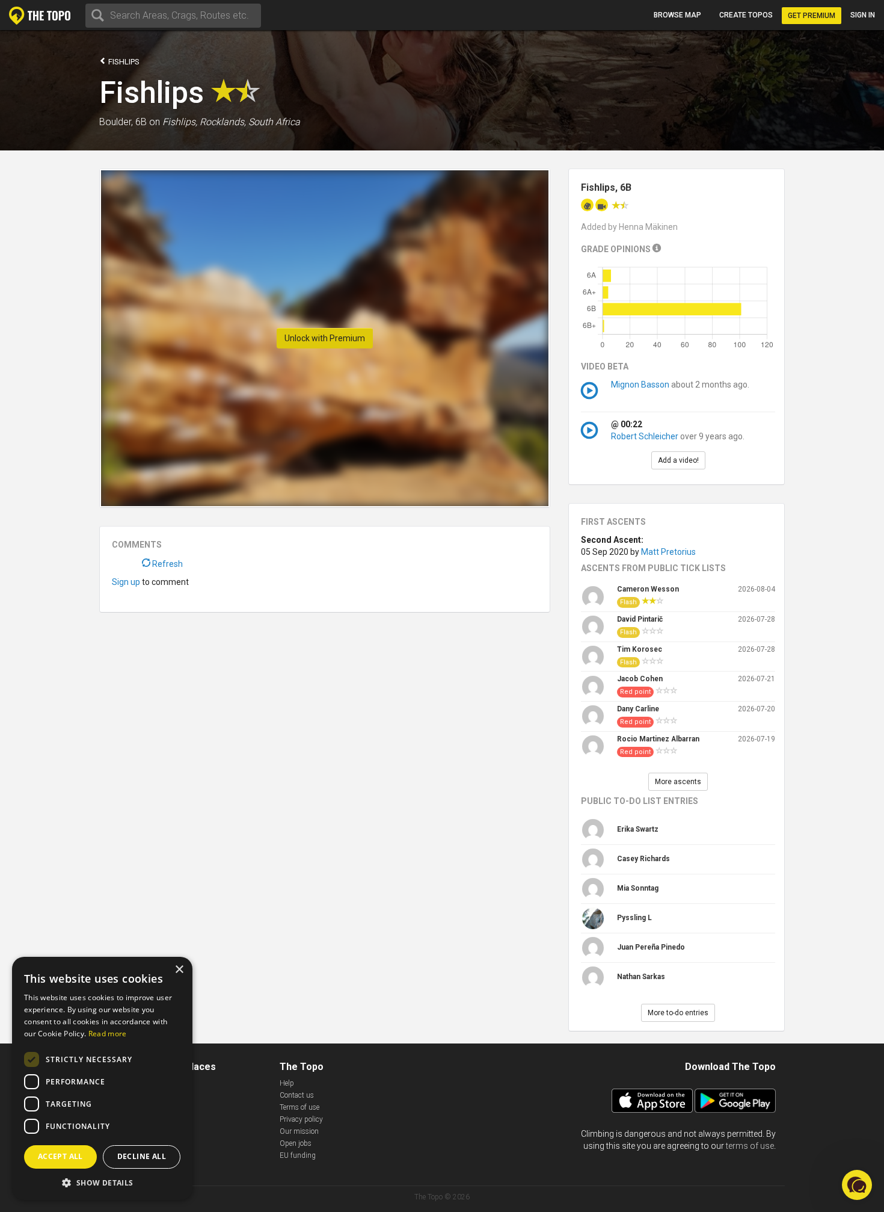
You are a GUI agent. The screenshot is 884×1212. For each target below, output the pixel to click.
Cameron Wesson (648, 589)
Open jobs (296, 1143)
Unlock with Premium (324, 338)
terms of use (750, 1146)
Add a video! (678, 460)
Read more (107, 1033)
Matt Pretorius (668, 552)
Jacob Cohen (640, 679)
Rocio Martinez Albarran (658, 739)
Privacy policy (301, 1119)
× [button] (178, 969)
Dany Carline (638, 709)
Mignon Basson (641, 384)
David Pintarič (640, 619)
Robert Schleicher (644, 436)
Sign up (126, 582)
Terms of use (299, 1107)
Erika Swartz (637, 829)
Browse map (677, 15)
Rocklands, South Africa (250, 122)
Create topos (746, 15)
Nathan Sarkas (641, 976)
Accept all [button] (60, 1156)
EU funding (298, 1155)
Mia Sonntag (637, 888)
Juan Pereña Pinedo (651, 947)
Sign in (862, 15)
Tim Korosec (639, 649)
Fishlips (123, 61)
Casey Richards (643, 859)
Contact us (297, 1095)
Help (287, 1083)
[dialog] (102, 1078)
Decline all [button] (141, 1156)
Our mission (299, 1131)
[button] (102, 1182)
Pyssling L (634, 918)
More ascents (678, 782)
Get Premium (811, 15)
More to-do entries (678, 1013)
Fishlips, (179, 122)
